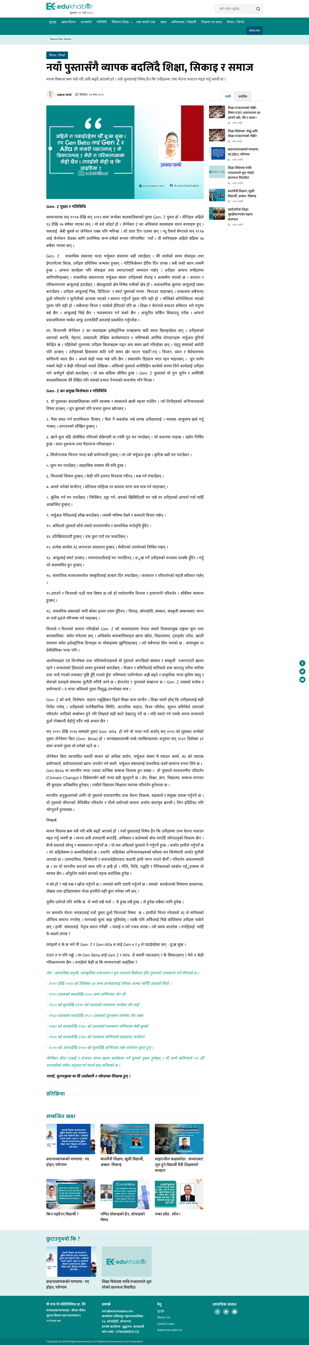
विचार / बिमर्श (235, 22)
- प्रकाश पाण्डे (63, 95)
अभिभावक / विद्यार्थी (183, 22)
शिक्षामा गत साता (211, 22)
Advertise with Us (169, 1330)
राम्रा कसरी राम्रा (145, 22)
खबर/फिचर (68, 22)
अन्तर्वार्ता (86, 22)
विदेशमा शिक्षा (120, 22)
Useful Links (165, 1324)
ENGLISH (254, 30)
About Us (163, 1317)
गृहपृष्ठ (52, 22)
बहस (163, 22)
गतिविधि (102, 22)
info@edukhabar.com (117, 1311)
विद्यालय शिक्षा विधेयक (60, 39)
